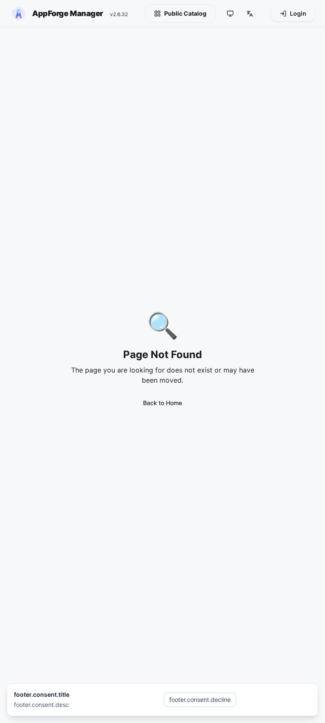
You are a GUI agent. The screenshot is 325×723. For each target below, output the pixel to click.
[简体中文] (249, 13)
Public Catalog (185, 13)
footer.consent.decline (200, 699)
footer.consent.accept (275, 699)
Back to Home (162, 402)
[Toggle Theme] (230, 13)
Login (298, 13)
